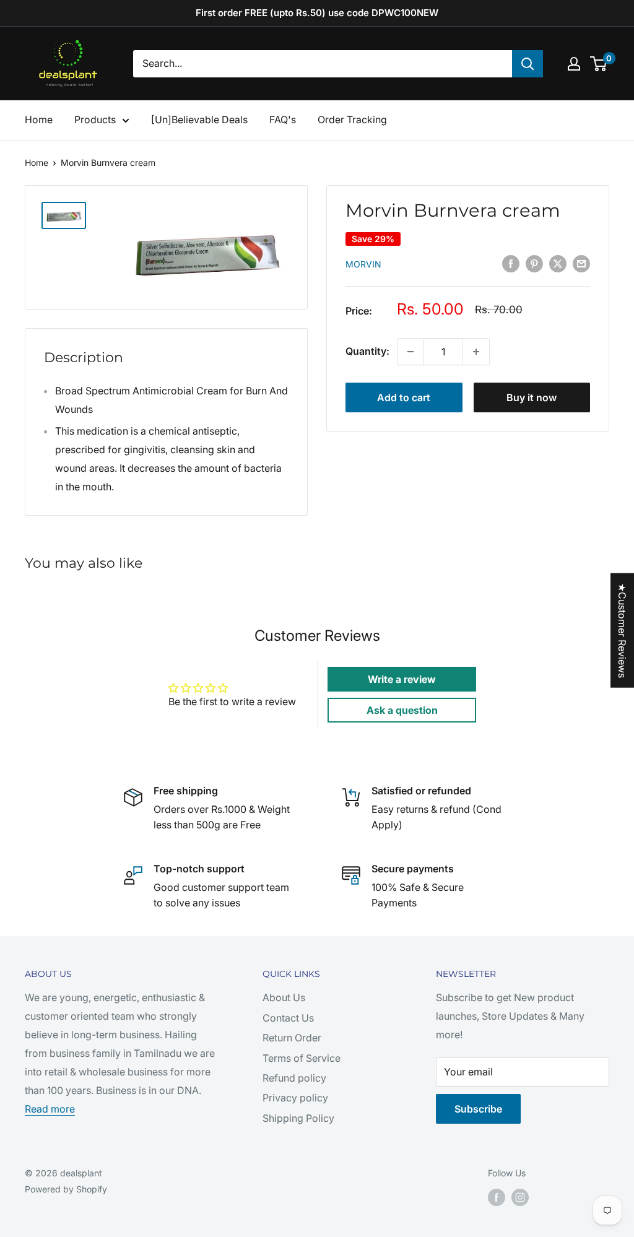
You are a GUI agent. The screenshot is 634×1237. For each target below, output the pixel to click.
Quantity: (367, 351)
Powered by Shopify (66, 1189)
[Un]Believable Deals (199, 119)
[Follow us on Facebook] (496, 1196)
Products (95, 119)
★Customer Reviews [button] (622, 630)
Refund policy (294, 1078)
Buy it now (531, 397)
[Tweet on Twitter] (558, 263)
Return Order (292, 1037)
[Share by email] (581, 263)
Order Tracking (352, 119)
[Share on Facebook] (510, 263)
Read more (50, 1109)
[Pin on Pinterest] (534, 263)
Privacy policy (295, 1098)
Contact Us (288, 1018)
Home (39, 119)
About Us (284, 997)
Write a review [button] (402, 679)
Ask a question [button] (402, 710)
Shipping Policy (298, 1118)
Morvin (363, 264)
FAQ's (282, 119)
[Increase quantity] (476, 352)
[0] (599, 63)
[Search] (527, 63)
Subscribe (478, 1109)
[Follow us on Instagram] (520, 1196)
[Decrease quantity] (410, 352)
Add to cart (403, 397)
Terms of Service (302, 1058)
